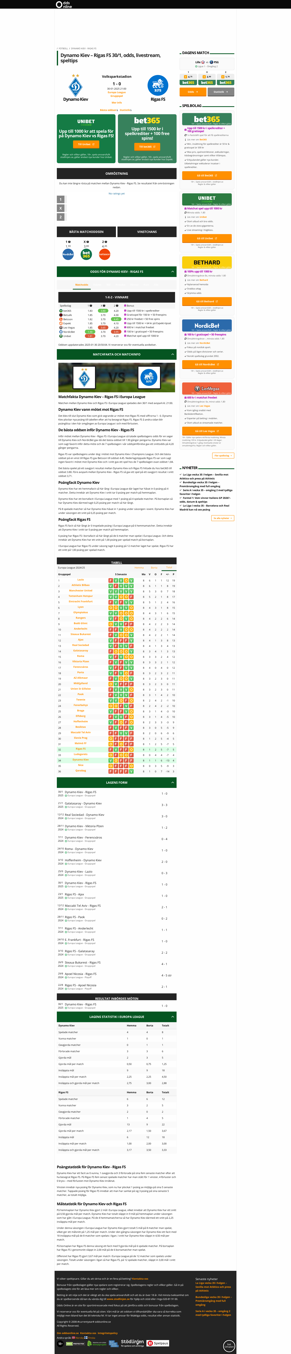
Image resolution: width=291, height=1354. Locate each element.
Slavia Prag (80, 737)
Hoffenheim (81, 721)
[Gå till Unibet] (207, 199)
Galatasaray (80, 650)
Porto (80, 672)
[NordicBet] (68, 254)
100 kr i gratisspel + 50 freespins (145, 331)
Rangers (81, 617)
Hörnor (134, 284)
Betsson (68, 319)
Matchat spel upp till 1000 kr (143, 335)
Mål (108, 284)
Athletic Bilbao (81, 585)
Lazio (80, 579)
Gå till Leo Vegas (205, 431)
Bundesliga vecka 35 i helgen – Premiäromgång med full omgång (214, 1300)
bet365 (67, 310)
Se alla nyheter (221, 518)
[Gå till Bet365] (207, 119)
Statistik (125, 110)
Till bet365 (145, 146)
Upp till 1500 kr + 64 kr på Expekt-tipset (149, 323)
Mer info (117, 102)
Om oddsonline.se (68, 1333)
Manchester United (80, 590)
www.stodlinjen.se (118, 1299)
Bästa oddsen (108, 110)
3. (86, 246)
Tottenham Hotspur (81, 596)
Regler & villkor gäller (222, 124)
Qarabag (80, 770)
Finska (91, 1337)
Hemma (139, 567)
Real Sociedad (80, 645)
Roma (80, 656)
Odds (191, 91)
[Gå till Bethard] (207, 262)
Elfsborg (80, 716)
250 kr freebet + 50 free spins (143, 319)
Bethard (204, 279)
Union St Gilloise (81, 688)
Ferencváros (80, 666)
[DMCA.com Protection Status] (75, 1344)
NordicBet (69, 331)
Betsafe (67, 315)
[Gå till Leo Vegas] (207, 388)
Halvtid (97, 284)
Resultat (120, 284)
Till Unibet (84, 144)
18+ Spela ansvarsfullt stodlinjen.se (207, 182)
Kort (146, 284)
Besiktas (80, 726)
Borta (154, 567)
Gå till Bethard (205, 301)
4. (104, 246)
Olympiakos (80, 612)
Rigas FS (158, 99)
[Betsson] (104, 254)
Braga (80, 710)
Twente (80, 699)
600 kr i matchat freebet (140, 327)
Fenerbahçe (81, 705)
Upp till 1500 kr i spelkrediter (143, 310)
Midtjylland (81, 683)
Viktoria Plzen (80, 661)
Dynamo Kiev (75, 99)
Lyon (81, 606)
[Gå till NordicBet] (207, 325)
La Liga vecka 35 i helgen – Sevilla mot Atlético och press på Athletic (213, 1286)
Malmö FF (81, 743)
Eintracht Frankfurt (81, 601)
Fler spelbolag (222, 455)
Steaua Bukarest (81, 634)
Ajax (80, 639)
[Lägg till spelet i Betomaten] (69, 241)
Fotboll (63, 48)
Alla (156, 284)
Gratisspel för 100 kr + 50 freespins (147, 314)
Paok (81, 694)
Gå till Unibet (205, 238)
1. (68, 246)
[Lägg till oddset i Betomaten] (185, 77)
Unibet (67, 336)
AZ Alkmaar (81, 677)
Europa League (117, 94)
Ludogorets (80, 754)
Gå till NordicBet (205, 364)
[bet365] (86, 254)
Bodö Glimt (80, 623)
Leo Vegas (69, 327)
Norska (79, 1337)
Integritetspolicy (108, 1333)
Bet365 (203, 139)
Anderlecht (80, 628)
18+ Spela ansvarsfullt (201, 124)
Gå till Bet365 (205, 175)
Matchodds (81, 284)
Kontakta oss (140, 1278)
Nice (80, 765)
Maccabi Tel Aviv (81, 732)
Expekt (67, 323)
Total (169, 567)
